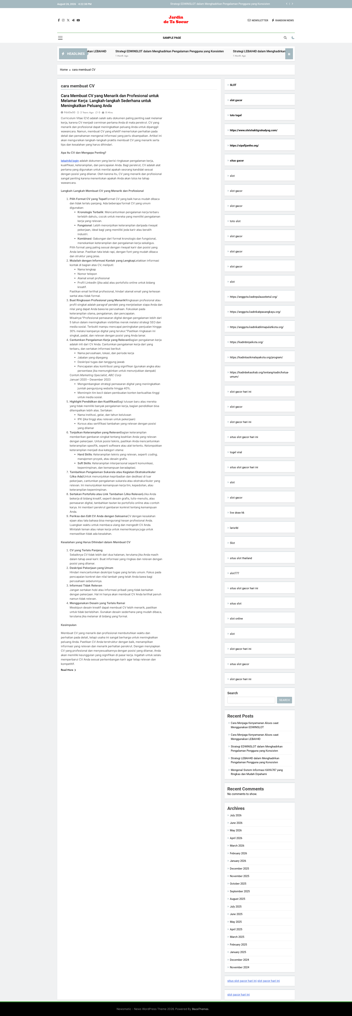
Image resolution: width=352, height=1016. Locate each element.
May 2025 (236, 921)
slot (232, 176)
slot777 (234, 573)
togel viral (236, 452)
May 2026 (236, 830)
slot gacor (236, 191)
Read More (67, 670)
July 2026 (235, 815)
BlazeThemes (200, 1008)
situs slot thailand (241, 558)
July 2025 (235, 906)
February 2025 (238, 944)
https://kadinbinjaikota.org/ (246, 342)
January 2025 (238, 952)
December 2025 (239, 868)
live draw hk (237, 512)
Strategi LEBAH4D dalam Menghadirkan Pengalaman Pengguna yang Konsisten (222, 4)
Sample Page (172, 37)
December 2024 (239, 959)
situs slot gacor (239, 664)
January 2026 (238, 861)
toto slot (235, 221)
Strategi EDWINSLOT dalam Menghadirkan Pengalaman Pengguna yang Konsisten (138, 51)
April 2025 (236, 929)
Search (232, 693)
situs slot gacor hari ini (244, 437)
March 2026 (237, 845)
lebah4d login (70, 160)
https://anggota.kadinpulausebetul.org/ (253, 296)
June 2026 (236, 823)
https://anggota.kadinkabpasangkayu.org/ (255, 312)
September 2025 (240, 891)
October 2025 (238, 883)
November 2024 (239, 967)
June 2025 (236, 914)
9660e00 (69, 112)
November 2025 (239, 876)
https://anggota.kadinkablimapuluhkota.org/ (257, 327)
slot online (236, 618)
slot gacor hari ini (240, 391)
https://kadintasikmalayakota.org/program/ (256, 357)
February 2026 (238, 853)
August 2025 (237, 899)
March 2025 (237, 937)
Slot (232, 543)
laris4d (234, 528)
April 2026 (236, 838)
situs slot (235, 603)
